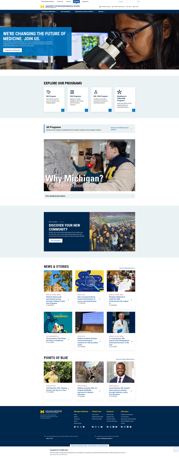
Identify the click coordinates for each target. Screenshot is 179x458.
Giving (75, 421)
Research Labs (110, 416)
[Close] (175, 449)
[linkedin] (113, 427)
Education (76, 1)
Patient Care (60, 1)
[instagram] (78, 427)
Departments (85, 1)
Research (68, 1)
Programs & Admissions (127, 414)
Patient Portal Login (97, 419)
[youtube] (83, 427)
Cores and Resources (112, 421)
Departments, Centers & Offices (128, 419)
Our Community (125, 416)
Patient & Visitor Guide (97, 416)
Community (77, 419)
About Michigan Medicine (47, 1)
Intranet (123, 423)
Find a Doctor (95, 414)
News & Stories (77, 423)
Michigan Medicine (81, 411)
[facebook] (75, 427)
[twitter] (81, 427)
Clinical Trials (110, 414)
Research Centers (111, 419)
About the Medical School (127, 421)
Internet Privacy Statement (59, 454)
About (75, 414)
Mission (76, 416)
